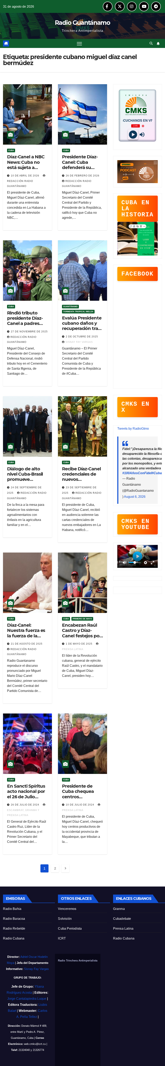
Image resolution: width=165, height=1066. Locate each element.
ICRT (62, 938)
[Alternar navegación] (79, 43)
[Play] (133, 135)
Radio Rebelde (14, 928)
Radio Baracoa (14, 918)
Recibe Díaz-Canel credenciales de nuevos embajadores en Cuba (81, 479)
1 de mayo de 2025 (79, 643)
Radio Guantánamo (82, 22)
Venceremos (67, 908)
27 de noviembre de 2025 (29, 331)
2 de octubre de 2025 (82, 336)
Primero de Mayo (82, 619)
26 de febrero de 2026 (82, 175)
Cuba (11, 150)
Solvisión (65, 918)
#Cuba (157, 473)
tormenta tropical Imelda (78, 311)
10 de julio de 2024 (80, 804)
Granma (119, 908)
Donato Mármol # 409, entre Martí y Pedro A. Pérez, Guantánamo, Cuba (28, 1031)
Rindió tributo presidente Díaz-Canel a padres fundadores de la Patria (25, 323)
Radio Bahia (12, 908)
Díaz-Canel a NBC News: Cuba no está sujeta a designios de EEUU (27, 164)
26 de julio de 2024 (25, 804)
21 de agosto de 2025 (26, 643)
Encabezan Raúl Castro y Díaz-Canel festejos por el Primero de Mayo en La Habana (81, 638)
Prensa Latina (123, 928)
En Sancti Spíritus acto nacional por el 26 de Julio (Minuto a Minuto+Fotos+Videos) (27, 799)
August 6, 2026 (134, 496)
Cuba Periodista (70, 928)
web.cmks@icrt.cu (35, 1043)
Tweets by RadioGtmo (133, 428)
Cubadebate (122, 918)
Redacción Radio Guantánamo (20, 184)
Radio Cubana (13, 938)
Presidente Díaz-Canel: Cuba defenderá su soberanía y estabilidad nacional (79, 170)
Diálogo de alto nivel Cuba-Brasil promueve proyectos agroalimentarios (25, 479)
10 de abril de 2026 (25, 175)
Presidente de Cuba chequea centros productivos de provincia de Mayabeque (78, 799)
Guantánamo (70, 306)
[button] (151, 43)
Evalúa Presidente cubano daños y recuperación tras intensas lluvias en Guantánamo (82, 328)
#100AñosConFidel (137, 473)
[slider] (135, 562)
